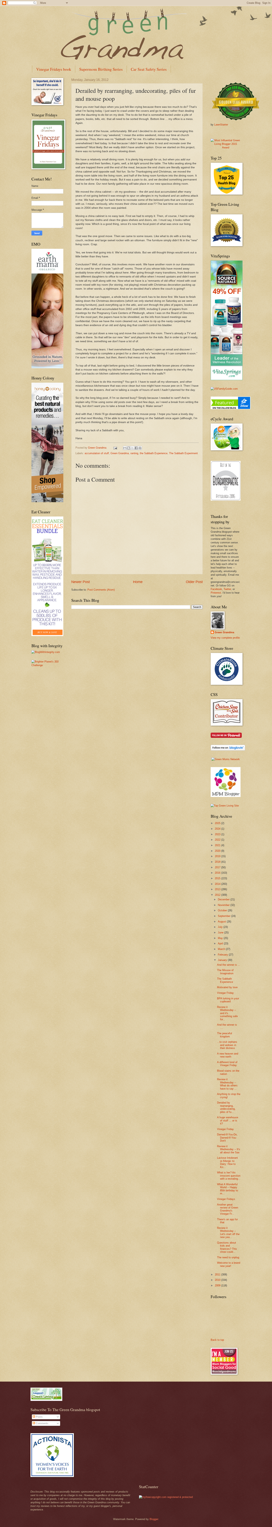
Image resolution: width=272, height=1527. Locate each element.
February (223, 954)
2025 (218, 823)
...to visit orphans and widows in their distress (227, 1045)
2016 (218, 872)
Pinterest (216, 592)
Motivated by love (227, 987)
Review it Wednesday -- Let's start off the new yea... (228, 1232)
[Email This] (125, 448)
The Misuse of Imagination (225, 972)
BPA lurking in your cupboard (228, 1000)
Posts (39, 1416)
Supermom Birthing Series (101, 69)
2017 (218, 867)
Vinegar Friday (225, 992)
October (223, 910)
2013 (218, 889)
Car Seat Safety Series (149, 69)
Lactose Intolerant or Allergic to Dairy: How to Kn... (227, 1162)
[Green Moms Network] (225, 759)
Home (138, 582)
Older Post (194, 582)
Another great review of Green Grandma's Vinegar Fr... (227, 1209)
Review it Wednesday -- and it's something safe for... (227, 1013)
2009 (218, 1285)
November (224, 905)
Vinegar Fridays (226, 1199)
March (222, 949)
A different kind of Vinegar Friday (227, 1064)
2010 (218, 1279)
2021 (218, 845)
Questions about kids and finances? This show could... (227, 1247)
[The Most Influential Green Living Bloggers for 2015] (226, 147)
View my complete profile (225, 637)
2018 (218, 861)
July (220, 926)
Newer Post (80, 582)
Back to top (217, 1339)
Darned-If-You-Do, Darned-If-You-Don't (227, 1137)
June (221, 932)
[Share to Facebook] (136, 448)
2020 (218, 850)
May (221, 938)
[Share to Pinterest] (140, 448)
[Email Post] (115, 447)
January (223, 960)
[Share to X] (132, 448)
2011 (218, 1274)
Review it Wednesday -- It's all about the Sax (228, 1149)
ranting (134, 453)
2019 (218, 856)
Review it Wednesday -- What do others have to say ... (227, 1084)
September (224, 915)
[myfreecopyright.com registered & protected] (166, 1497)
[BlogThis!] (129, 448)
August (222, 921)
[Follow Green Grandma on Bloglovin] (228, 749)
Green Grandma (120, 453)
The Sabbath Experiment (183, 453)
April (221, 943)
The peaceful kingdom (224, 1035)
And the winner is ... (228, 964)
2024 (218, 828)
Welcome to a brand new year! (228, 1264)
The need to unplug (228, 1257)
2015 (218, 878)
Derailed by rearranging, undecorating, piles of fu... (226, 1107)
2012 (218, 894)
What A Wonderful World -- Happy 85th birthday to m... (227, 1189)
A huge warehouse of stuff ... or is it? (227, 1120)
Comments (41, 1423)
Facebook (216, 589)
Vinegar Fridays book (53, 69)
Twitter (227, 589)
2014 (218, 883)
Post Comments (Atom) (101, 589)
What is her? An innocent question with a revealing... (228, 1175)
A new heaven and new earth (227, 1055)
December (224, 899)
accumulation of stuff (97, 453)
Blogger (154, 1519)
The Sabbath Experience (225, 980)
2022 (218, 839)
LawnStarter (221, 124)
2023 (218, 834)
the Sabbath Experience (153, 453)
